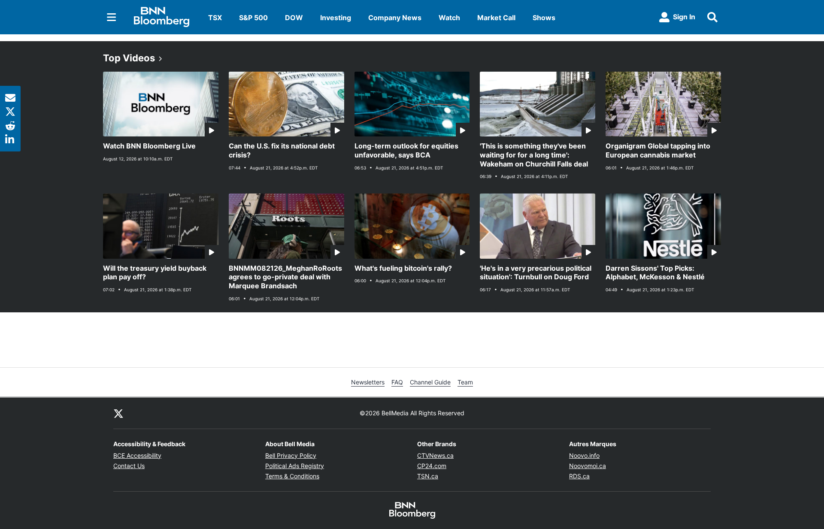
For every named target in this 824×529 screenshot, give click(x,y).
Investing (335, 17)
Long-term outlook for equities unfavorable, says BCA (406, 150)
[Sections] (111, 17)
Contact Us (129, 465)
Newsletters (368, 382)
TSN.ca (427, 476)
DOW (294, 17)
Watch (449, 17)
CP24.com (431, 465)
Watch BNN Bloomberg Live (149, 146)
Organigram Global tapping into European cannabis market (658, 150)
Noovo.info (584, 455)
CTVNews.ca (435, 455)
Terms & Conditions (292, 476)
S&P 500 (253, 17)
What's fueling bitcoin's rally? (403, 268)
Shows (544, 17)
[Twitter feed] (118, 413)
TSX (215, 17)
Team (465, 382)
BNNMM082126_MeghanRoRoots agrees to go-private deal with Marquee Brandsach (285, 277)
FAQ (397, 382)
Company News (394, 17)
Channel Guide (430, 382)
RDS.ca (579, 476)
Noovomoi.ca (587, 465)
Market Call (496, 17)
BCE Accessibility (137, 455)
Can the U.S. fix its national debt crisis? (282, 150)
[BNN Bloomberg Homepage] (161, 17)
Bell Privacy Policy (290, 455)
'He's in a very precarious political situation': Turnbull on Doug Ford (535, 272)
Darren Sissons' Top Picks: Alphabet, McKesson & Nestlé (655, 272)
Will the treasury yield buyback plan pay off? (154, 272)
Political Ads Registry (294, 465)
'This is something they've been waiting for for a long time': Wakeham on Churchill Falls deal (534, 155)
